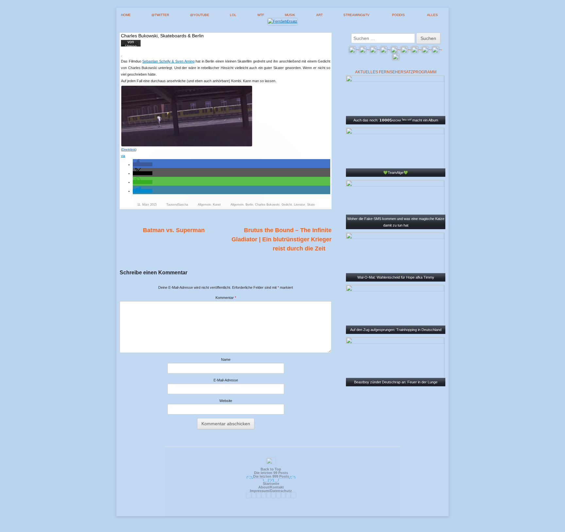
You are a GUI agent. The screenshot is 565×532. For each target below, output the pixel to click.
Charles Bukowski (267, 204)
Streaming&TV (356, 15)
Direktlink (128, 149)
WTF (260, 15)
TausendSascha (177, 204)
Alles (432, 15)
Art (319, 15)
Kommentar (225, 298)
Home (126, 15)
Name (226, 359)
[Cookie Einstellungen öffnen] (550, 524)
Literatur (299, 204)
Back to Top (271, 469)
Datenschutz (281, 491)
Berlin (249, 204)
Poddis (398, 15)
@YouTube (199, 15)
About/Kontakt (271, 487)
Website (225, 401)
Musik (290, 15)
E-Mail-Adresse (226, 380)
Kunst (217, 204)
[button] (142, 164)
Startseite (271, 484)
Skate (311, 204)
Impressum (259, 491)
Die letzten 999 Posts (271, 476)
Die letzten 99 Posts (271, 473)
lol (233, 15)
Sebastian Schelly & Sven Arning (168, 61)
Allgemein (204, 204)
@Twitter (160, 15)
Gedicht (287, 204)
